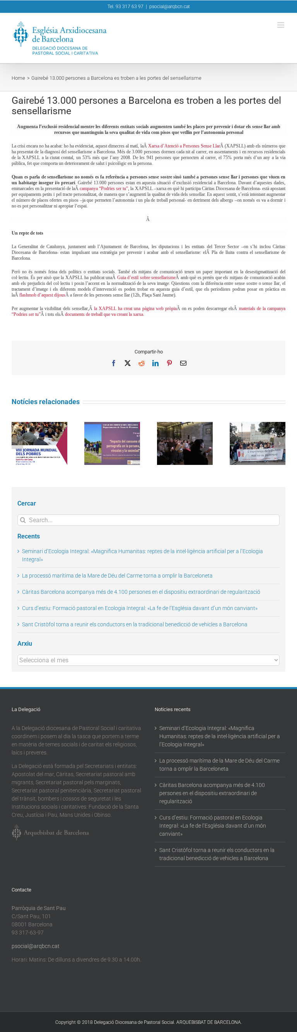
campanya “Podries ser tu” (104, 188)
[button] (17, 443)
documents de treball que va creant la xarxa (104, 314)
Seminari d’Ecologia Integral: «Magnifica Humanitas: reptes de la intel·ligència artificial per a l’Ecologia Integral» (219, 736)
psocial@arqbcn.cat (169, 6)
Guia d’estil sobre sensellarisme (146, 277)
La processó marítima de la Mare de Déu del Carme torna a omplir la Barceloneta (117, 576)
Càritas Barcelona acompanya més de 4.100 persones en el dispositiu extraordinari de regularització (141, 592)
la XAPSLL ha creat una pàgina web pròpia (135, 308)
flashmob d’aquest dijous (42, 295)
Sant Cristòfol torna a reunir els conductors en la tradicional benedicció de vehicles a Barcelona (135, 624)
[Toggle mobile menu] (281, 25)
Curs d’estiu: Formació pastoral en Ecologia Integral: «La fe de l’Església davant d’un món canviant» (140, 608)
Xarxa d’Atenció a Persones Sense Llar (184, 146)
